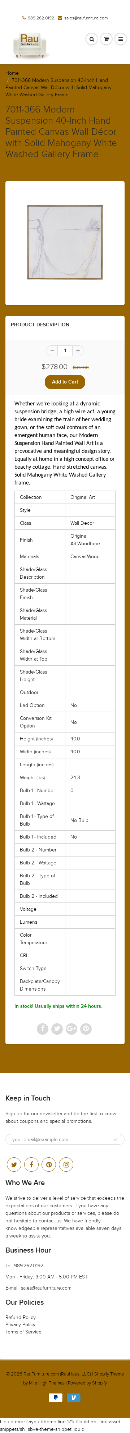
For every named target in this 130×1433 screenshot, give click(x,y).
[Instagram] (66, 1164)
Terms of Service (23, 1332)
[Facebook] (31, 1164)
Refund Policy (20, 1317)
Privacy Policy (20, 1325)
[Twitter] (14, 1164)
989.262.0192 (41, 17)
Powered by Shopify (87, 1383)
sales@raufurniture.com (86, 17)
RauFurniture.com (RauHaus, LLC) (57, 1374)
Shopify (101, 1374)
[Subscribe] (115, 1139)
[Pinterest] (49, 1164)
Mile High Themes (47, 1383)
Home (12, 73)
